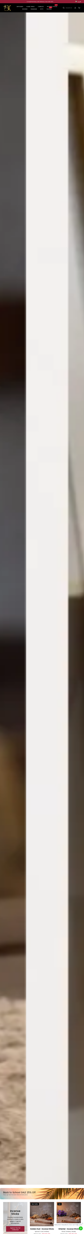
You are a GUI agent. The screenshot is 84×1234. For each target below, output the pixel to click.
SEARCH (69, 8)
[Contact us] (81, 1228)
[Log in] (75, 7)
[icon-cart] (79, 7)
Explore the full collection (15, 1229)
